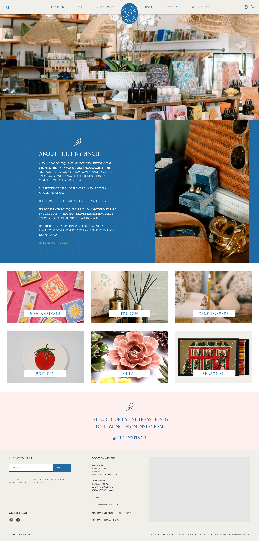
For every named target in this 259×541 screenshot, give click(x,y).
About (152, 534)
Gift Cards (203, 534)
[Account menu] (246, 7)
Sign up (61, 467)
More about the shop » (54, 243)
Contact (165, 534)
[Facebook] (18, 520)
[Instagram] (11, 520)
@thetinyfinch (129, 438)
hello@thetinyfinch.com (105, 504)
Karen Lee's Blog (241, 534)
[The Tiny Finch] (129, 13)
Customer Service (184, 534)
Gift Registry (221, 534)
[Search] (7, 7)
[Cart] (253, 7)
